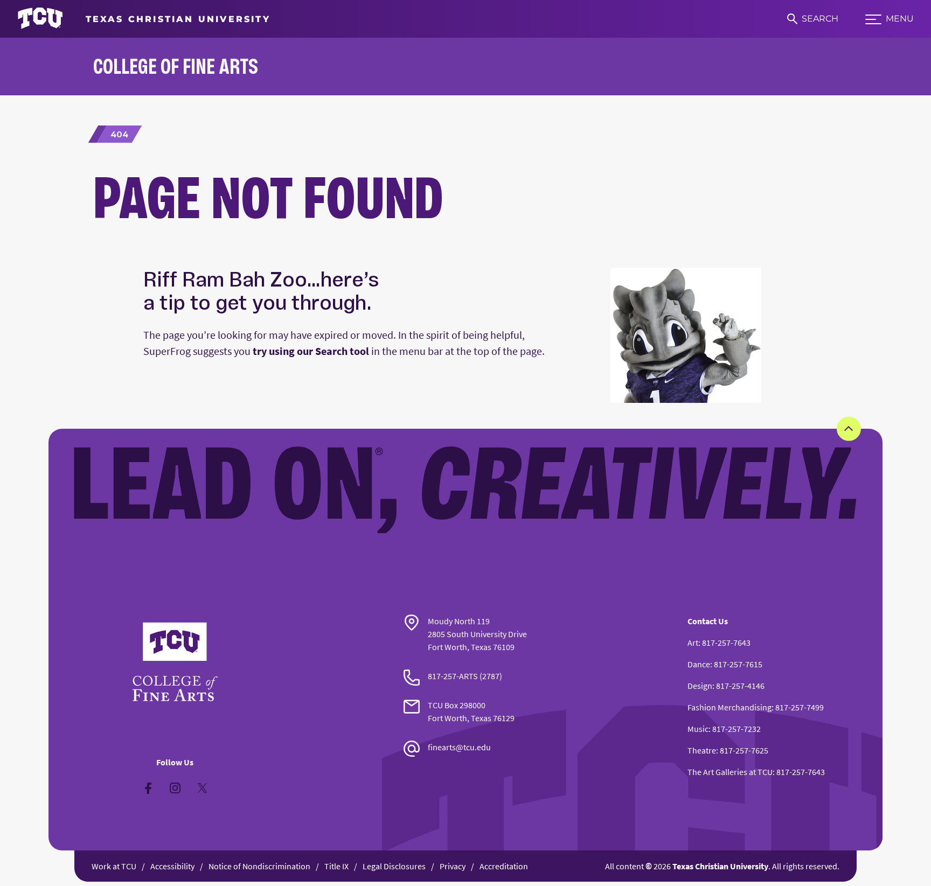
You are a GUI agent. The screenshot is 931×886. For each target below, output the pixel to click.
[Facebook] (148, 788)
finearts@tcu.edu (459, 747)
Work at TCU (114, 866)
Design (699, 685)
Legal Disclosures (394, 866)
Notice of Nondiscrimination (259, 866)
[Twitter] (202, 788)
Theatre (701, 750)
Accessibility (172, 866)
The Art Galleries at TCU (730, 771)
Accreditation (504, 866)
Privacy (453, 866)
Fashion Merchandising (729, 707)
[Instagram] (175, 788)
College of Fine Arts (175, 66)
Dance (698, 664)
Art (692, 642)
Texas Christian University (720, 866)
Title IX (336, 866)
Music (697, 728)
